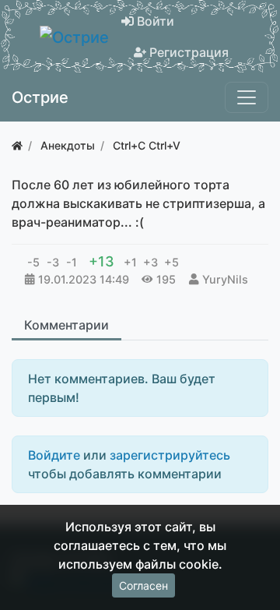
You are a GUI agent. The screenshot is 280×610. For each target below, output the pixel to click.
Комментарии (66, 325)
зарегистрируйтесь (170, 455)
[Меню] (246, 97)
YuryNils (225, 279)
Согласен (143, 585)
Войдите (54, 455)
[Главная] (17, 145)
